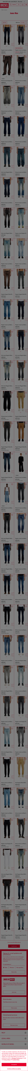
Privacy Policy (7, 1059)
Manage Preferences (17, 1058)
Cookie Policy (16, 1059)
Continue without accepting (14, 1068)
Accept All (14, 1064)
